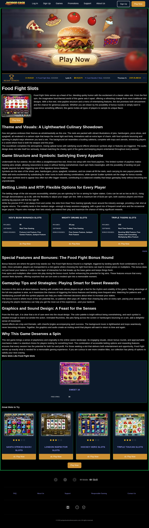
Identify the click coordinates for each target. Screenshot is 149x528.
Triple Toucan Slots (130, 447)
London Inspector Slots (56, 448)
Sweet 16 (74, 390)
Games (59, 3)
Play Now (138, 4)
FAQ (14, 493)
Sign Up (47, 3)
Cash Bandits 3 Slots (87, 78)
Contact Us (132, 493)
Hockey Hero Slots (93, 447)
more (144, 251)
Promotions (73, 3)
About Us (100, 3)
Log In (35, 3)
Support (87, 3)
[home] (15, 6)
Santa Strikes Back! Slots (19, 448)
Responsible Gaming (99, 493)
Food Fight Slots (37, 78)
